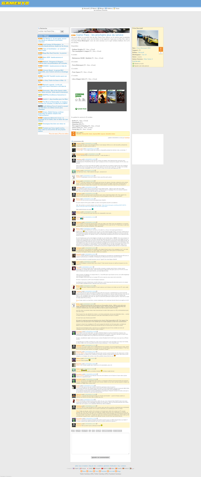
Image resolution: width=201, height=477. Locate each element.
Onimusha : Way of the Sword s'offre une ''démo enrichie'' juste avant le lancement (53, 91)
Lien (93, 431)
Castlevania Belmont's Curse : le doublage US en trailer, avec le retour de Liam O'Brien (53, 119)
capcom (102, 133)
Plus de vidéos (64, 133)
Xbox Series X (148, 59)
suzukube (79, 331)
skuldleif (78, 133)
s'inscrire (104, 10)
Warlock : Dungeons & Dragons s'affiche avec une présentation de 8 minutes (52, 62)
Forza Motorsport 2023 (143, 48)
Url (90, 431)
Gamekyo (127, 137)
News (94, 8)
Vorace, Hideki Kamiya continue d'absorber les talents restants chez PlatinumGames (50, 113)
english (76, 468)
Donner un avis (139, 63)
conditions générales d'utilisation (107, 466)
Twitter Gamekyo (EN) (86, 474)
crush (78, 261)
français (83, 468)
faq (119, 466)
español (119, 468)
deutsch (126, 468)
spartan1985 (96, 133)
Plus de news (53, 133)
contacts (123, 466)
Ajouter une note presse (141, 66)
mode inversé (117, 431)
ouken (90, 133)
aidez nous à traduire (81, 466)
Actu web (112, 471)
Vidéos (109, 8)
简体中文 (105, 468)
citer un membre (107, 431)
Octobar (78, 150)
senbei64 (108, 133)
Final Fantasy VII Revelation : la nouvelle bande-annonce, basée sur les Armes (53, 45)
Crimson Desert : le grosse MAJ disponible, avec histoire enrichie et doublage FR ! (53, 71)
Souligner (84, 431)
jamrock (78, 394)
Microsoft (141, 52)
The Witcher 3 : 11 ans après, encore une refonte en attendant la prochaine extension (52, 40)
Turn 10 (144, 54)
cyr (77, 267)
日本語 (90, 468)
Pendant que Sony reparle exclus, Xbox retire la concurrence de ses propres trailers (51, 129)
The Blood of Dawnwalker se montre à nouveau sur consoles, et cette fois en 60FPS (52, 102)
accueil (86, 8)
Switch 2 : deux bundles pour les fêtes (55, 99)
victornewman (80, 154)
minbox (78, 212)
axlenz (113, 133)
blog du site (92, 466)
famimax (78, 159)
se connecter (97, 10)
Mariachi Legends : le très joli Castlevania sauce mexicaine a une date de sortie (52, 86)
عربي (133, 468)
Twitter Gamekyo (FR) (101, 474)
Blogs (102, 8)
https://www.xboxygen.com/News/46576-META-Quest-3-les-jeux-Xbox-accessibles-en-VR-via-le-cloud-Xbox (101, 205)
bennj (77, 181)
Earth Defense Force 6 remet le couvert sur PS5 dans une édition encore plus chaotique (53, 107)
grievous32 (79, 148)
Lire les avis (136, 61)
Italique (78, 431)
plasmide (78, 351)
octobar (78, 143)
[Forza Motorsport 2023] (148, 46)
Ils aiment (160, 53)
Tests (117, 8)
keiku (77, 175)
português (97, 468)
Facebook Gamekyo (115, 474)
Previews (104, 471)
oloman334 (85, 133)
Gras (73, 431)
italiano (112, 468)
